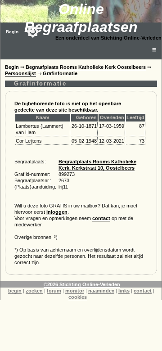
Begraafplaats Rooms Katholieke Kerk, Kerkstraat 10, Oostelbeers (97, 165)
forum (54, 290)
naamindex (101, 290)
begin (15, 290)
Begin (12, 31)
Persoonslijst (20, 73)
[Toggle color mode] (33, 31)
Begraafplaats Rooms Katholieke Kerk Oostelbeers (86, 67)
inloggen (57, 212)
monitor (74, 290)
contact (101, 218)
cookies (77, 297)
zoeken (34, 290)
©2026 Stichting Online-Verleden (82, 284)
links (124, 290)
